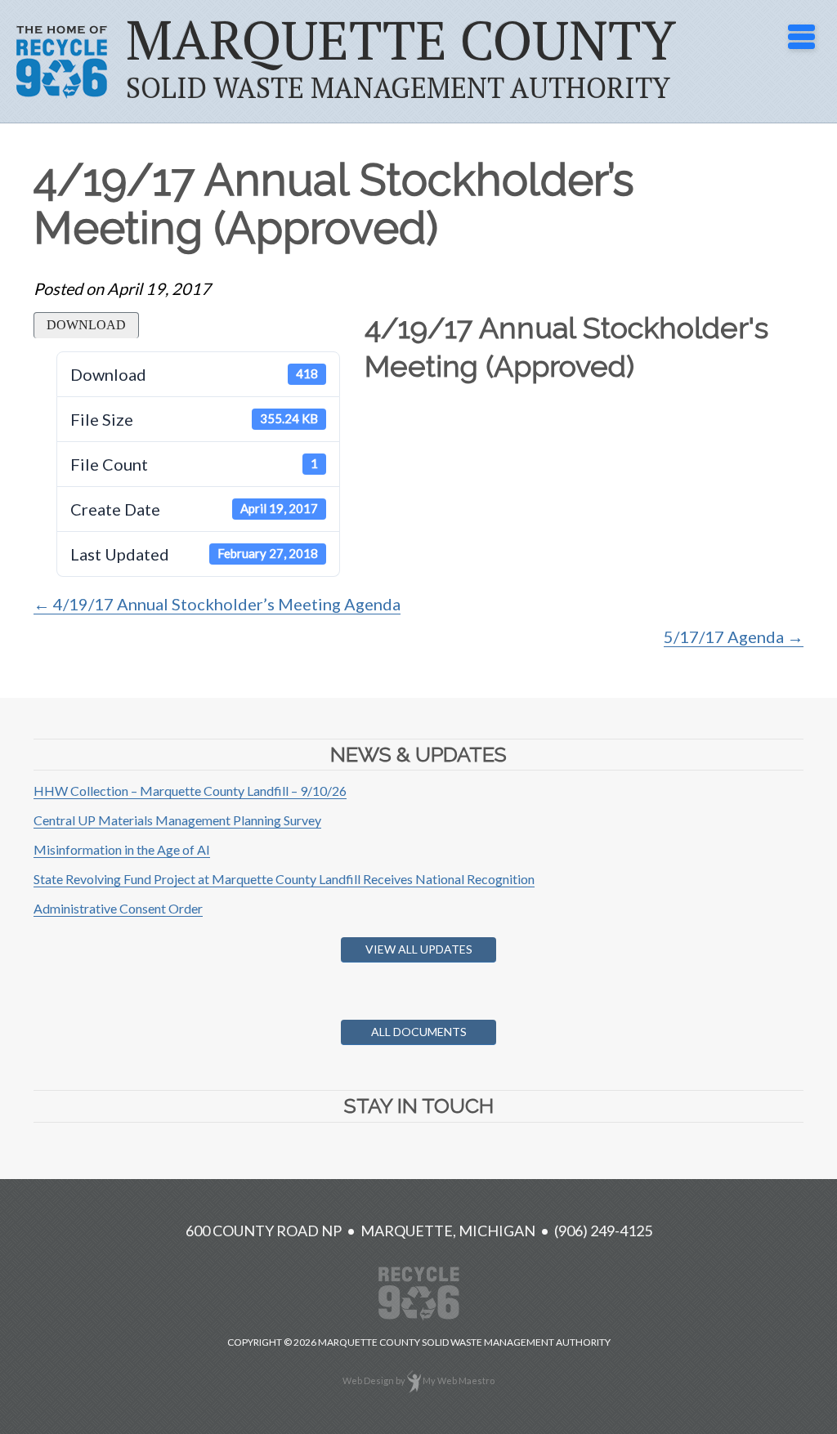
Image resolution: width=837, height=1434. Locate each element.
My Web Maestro (459, 1380)
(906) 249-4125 (603, 1231)
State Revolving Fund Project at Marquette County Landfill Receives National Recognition (284, 879)
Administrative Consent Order (118, 908)
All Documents (419, 1032)
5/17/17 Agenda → (733, 636)
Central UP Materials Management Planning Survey (177, 820)
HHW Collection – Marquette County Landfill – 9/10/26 (190, 790)
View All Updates (418, 949)
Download (86, 325)
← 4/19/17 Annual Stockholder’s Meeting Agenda (217, 604)
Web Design (368, 1380)
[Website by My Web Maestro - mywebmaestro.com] (414, 1380)
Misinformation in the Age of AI (122, 849)
